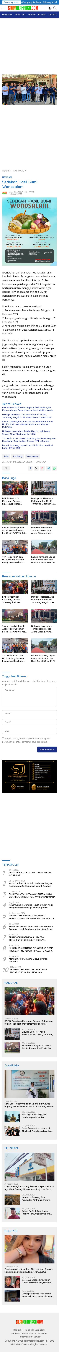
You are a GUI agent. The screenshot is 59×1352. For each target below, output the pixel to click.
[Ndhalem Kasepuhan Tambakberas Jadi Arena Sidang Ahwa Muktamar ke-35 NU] (44, 518)
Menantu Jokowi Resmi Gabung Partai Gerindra (28, 960)
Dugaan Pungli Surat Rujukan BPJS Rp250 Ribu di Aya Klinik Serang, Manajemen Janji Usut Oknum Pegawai (29, 1187)
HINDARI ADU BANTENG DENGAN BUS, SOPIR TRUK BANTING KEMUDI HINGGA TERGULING (31, 949)
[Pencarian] (55, 8)
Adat (6, 456)
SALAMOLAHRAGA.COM (18, 192)
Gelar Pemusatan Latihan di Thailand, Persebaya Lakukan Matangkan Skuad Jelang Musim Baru (37, 1129)
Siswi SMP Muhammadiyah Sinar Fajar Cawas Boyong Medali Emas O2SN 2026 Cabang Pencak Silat (29, 1105)
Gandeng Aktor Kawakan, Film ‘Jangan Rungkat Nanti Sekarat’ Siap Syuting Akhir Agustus (29, 1270)
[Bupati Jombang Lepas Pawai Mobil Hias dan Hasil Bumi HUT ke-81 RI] (44, 547)
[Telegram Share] (48, 468)
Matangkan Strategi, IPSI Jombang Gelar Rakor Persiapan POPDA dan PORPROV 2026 (34, 1116)
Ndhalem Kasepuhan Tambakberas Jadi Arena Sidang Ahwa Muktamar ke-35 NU (26, 432)
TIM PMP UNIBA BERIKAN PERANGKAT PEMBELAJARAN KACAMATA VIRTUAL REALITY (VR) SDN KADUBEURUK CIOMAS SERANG (31, 917)
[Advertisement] (29, 44)
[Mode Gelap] (50, 8)
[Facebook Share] (30, 468)
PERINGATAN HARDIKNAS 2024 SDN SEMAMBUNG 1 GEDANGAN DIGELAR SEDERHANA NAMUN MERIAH (26, 938)
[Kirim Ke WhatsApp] (54, 468)
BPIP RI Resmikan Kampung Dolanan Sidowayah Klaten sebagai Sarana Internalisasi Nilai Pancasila (27, 409)
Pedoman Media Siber (22, 1333)
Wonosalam (32, 456)
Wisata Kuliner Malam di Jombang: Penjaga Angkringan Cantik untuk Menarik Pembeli (31, 884)
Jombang (17, 456)
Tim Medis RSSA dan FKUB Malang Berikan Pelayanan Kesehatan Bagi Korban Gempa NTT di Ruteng (29, 439)
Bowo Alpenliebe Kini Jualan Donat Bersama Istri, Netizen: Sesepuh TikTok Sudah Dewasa (37, 1281)
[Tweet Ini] (36, 468)
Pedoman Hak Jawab (30, 1336)
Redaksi (17, 1330)
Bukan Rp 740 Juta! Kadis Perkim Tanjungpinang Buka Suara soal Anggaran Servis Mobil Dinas (36, 1212)
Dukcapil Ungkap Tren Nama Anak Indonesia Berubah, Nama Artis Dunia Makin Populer (38, 1295)
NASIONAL (7, 177)
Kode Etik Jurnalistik (35, 1330)
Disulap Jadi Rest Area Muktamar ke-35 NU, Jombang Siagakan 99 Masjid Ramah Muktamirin (27, 416)
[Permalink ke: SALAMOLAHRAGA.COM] (4, 192)
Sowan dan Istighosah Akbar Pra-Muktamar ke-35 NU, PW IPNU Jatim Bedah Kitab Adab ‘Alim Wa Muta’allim (27, 424)
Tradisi (31, 192)
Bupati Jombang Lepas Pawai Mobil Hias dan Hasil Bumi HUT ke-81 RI (27, 446)
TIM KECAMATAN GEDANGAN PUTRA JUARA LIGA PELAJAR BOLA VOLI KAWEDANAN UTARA (32, 895)
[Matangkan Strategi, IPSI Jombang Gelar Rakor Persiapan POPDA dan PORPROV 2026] (12, 1116)
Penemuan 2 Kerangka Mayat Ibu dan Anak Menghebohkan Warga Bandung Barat (31, 906)
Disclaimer (42, 1333)
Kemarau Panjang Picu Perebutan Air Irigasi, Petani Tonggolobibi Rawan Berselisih (37, 1198)
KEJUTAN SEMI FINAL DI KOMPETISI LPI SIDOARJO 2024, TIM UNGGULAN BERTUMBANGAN (28, 971)
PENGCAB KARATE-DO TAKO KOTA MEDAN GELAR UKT (30, 874)
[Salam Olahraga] (22, 8)
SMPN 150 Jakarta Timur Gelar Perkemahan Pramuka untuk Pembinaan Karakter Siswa (31, 928)
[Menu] (4, 8)
